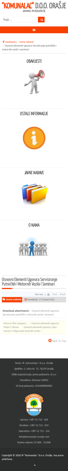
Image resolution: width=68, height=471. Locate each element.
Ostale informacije (34, 113)
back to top (59, 341)
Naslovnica (11, 42)
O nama (34, 225)
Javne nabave (26, 42)
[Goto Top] (35, 465)
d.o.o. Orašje (34, 5)
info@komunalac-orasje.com (34, 436)
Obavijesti (34, 61)
